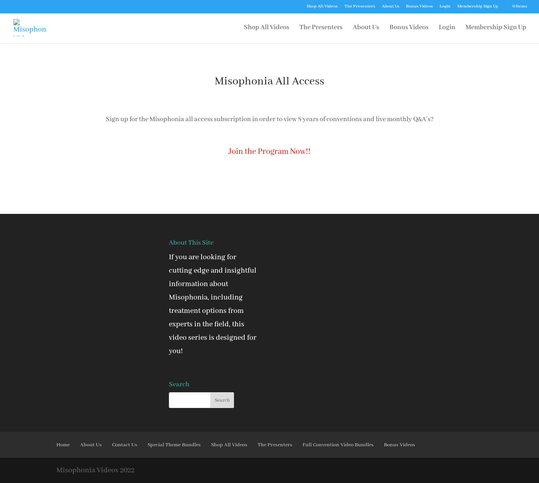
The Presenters (359, 6)
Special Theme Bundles (174, 445)
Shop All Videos (322, 6)
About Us (390, 6)
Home (63, 445)
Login (445, 6)
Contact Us (124, 445)
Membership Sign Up (477, 6)
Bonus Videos (419, 6)
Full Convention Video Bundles (338, 445)
